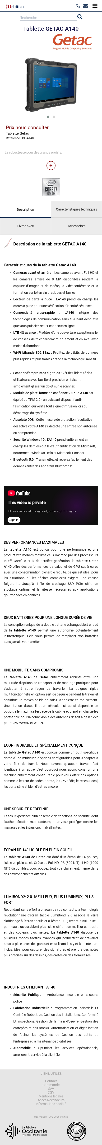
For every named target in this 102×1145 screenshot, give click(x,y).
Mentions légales (51, 1096)
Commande (51, 1085)
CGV (51, 1092)
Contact (51, 1081)
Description (25, 209)
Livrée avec (25, 226)
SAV (51, 1089)
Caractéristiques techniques (76, 209)
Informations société (51, 1104)
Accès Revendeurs (51, 1100)
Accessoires (76, 226)
